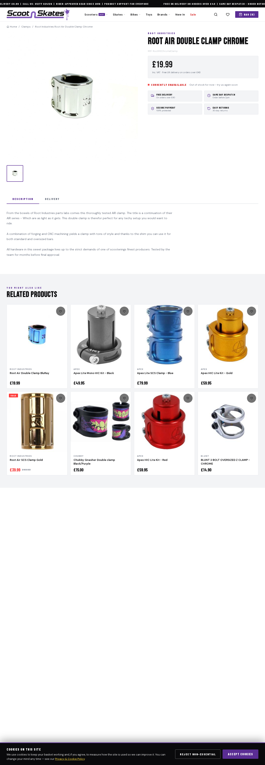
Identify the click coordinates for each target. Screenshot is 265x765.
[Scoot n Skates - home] (38, 14)
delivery (52, 199)
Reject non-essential (198, 754)
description (22, 199)
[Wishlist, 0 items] (227, 14)
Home (13, 26)
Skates (118, 14)
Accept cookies (240, 754)
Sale (193, 14)
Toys (149, 14)
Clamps (26, 26)
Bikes (134, 14)
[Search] (215, 14)
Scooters (94, 14)
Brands (162, 14)
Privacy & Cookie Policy (70, 759)
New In (180, 14)
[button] (72, 97)
